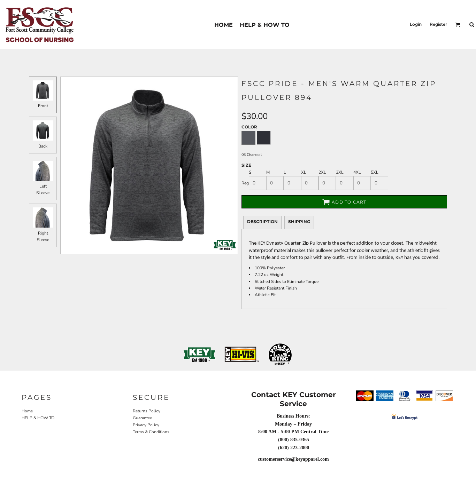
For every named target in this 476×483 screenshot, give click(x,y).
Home (27, 411)
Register (438, 24)
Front (43, 106)
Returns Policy (146, 411)
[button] (457, 24)
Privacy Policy (146, 425)
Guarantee (142, 418)
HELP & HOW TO (38, 418)
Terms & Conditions (151, 432)
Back (42, 146)
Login (416, 24)
